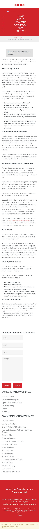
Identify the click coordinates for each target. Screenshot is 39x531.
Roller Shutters (8, 456)
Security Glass (7, 435)
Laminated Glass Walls (11, 471)
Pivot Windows (8, 447)
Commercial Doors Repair (12, 459)
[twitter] (18, 5)
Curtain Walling (8, 468)
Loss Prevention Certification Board (19, 220)
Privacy (19, 514)
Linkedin (13, 324)
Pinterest (18, 324)
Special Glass (7, 462)
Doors (4, 409)
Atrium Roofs (7, 450)
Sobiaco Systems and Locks (13, 441)
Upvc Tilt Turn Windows (12, 402)
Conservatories (8, 396)
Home (15, 38)
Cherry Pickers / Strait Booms (14, 427)
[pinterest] (23, 5)
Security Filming (8, 465)
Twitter (9, 324)
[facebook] (21, 5)
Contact (21, 31)
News (21, 38)
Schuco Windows (9, 438)
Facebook (4, 324)
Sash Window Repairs (10, 399)
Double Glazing (8, 406)
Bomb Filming (7, 453)
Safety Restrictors (9, 424)
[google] (15, 5)
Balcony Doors (8, 421)
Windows (5, 412)
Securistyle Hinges (9, 444)
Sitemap (19, 515)
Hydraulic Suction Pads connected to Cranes (17, 431)
